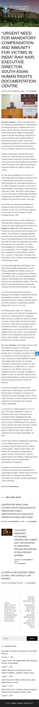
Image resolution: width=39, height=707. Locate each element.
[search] (37, 13)
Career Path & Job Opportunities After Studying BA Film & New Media (19, 662)
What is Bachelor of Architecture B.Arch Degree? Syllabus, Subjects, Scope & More (17, 671)
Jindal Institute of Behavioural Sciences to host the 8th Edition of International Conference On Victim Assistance (10, 612)
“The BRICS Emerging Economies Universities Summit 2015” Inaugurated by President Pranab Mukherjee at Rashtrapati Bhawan (25, 543)
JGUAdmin (33, 91)
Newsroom (14, 486)
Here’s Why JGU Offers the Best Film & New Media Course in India (18, 681)
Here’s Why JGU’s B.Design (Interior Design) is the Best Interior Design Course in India (19, 691)
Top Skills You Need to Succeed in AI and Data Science (19, 652)
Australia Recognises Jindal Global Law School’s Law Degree (18, 575)
